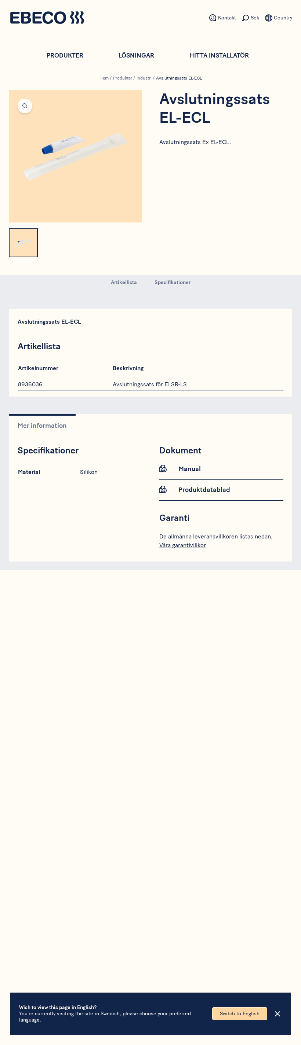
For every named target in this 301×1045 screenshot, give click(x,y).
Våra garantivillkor (182, 545)
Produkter (65, 55)
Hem (104, 78)
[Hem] (47, 18)
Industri (144, 78)
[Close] (277, 1013)
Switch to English (240, 1014)
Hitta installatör (219, 55)
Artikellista (124, 282)
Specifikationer (173, 282)
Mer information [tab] (42, 426)
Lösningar (136, 55)
